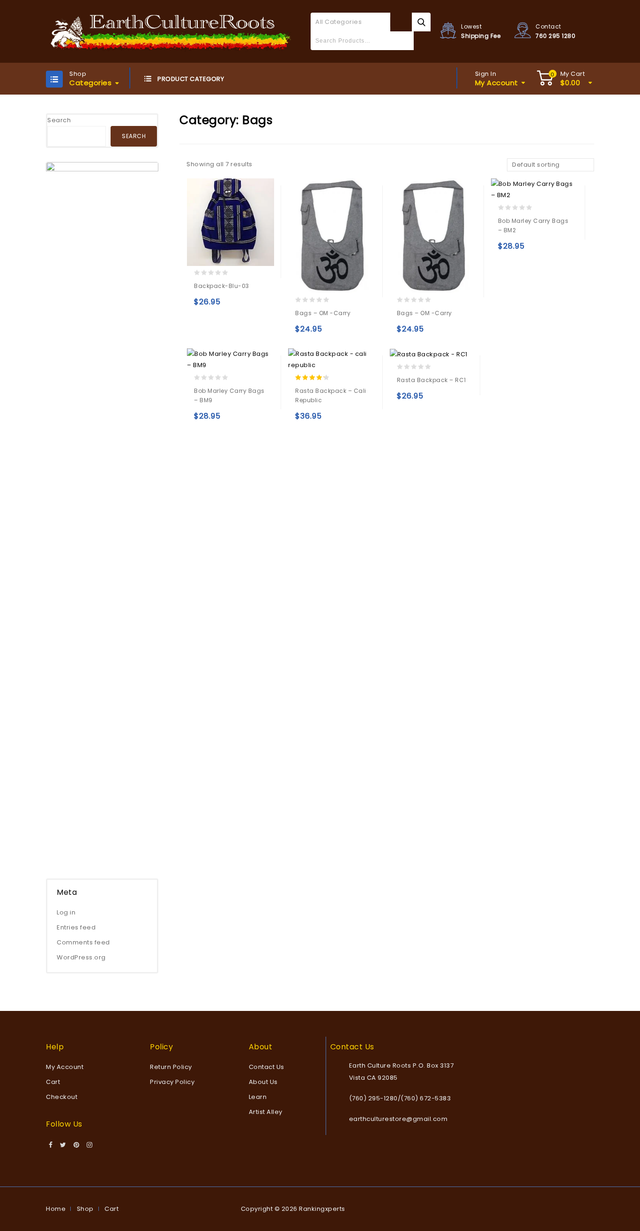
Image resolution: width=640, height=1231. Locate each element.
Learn (258, 1096)
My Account (64, 1066)
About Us (263, 1081)
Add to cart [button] (203, 306)
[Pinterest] (76, 1145)
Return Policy (171, 1066)
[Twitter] (63, 1145)
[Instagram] (90, 1145)
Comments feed (83, 942)
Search (59, 120)
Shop (85, 1208)
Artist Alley (266, 1111)
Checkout (61, 1096)
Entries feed (76, 927)
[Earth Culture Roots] (171, 31)
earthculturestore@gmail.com (398, 1118)
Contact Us (266, 1066)
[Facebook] (51, 1145)
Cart (53, 1081)
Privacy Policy (172, 1081)
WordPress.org (81, 957)
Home (56, 1208)
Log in (66, 912)
